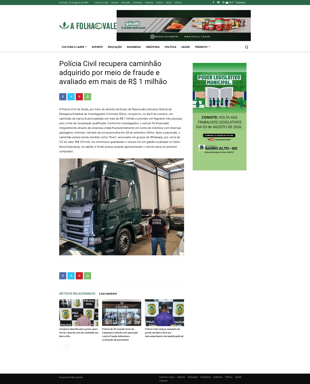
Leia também (108, 293)
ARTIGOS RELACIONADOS (77, 293)
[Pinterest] (79, 96)
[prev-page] (61, 347)
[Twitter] (71, 96)
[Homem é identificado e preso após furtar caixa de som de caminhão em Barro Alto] (78, 312)
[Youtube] (218, 3)
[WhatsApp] (87, 96)
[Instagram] (223, 3)
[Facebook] (213, 3)
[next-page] (67, 347)
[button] (246, 47)
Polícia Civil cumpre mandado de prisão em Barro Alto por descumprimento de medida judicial (164, 333)
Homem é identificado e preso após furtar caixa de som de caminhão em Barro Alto (78, 333)
